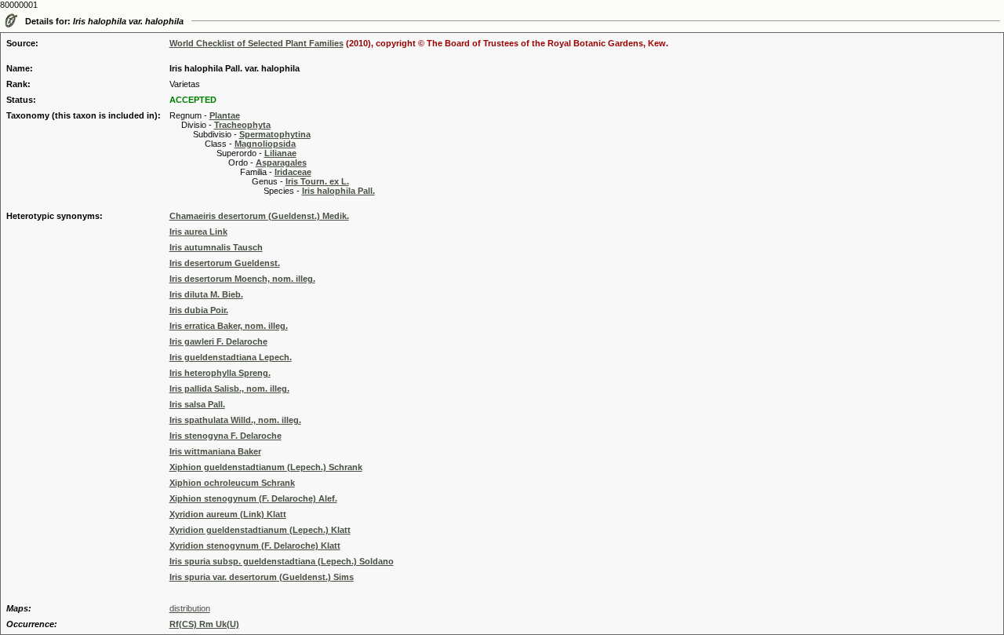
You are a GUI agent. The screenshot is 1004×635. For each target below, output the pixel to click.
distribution (189, 608)
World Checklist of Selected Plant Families (256, 43)
